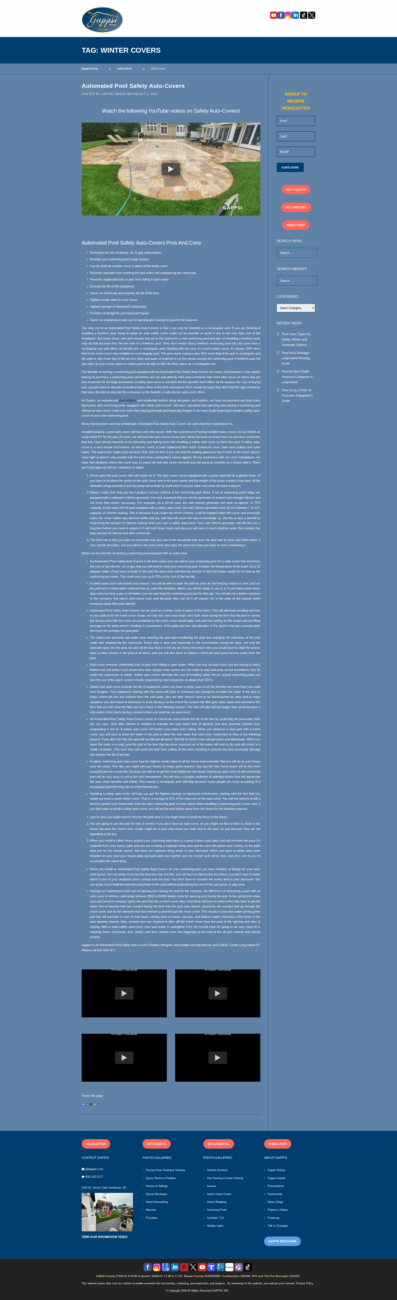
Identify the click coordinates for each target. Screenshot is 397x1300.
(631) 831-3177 (94, 1176)
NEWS (182, 28)
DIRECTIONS (304, 28)
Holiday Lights (215, 1225)
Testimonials (275, 1194)
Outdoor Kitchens (217, 1170)
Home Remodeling (157, 1201)
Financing (273, 1217)
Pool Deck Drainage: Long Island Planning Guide (296, 358)
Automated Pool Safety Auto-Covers (134, 86)
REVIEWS (228, 28)
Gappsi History (276, 1170)
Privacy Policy (304, 1283)
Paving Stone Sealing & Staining (165, 1170)
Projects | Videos (278, 1209)
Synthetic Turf (215, 1217)
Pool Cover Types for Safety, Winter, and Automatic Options (296, 339)
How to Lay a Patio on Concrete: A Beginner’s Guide (297, 395)
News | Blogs (275, 1201)
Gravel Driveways (156, 1194)
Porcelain (151, 1217)
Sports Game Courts (219, 1194)
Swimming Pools (217, 1209)
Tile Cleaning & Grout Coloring (225, 1178)
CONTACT (252, 28)
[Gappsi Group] (102, 19)
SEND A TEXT (296, 225)
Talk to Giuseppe (278, 1225)
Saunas (211, 1186)
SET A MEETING (296, 207)
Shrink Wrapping (216, 1201)
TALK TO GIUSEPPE (153, 28)
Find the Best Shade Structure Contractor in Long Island (297, 377)
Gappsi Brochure (282, 1241)
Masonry (151, 1209)
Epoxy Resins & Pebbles (161, 1178)
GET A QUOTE (296, 189)
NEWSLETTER (96, 1144)
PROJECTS (204, 28)
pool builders (127, 400)
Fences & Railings (157, 1186)
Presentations (276, 1186)
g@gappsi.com (94, 1169)
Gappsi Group (113, 94)
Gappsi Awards (277, 1178)
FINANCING (277, 28)
